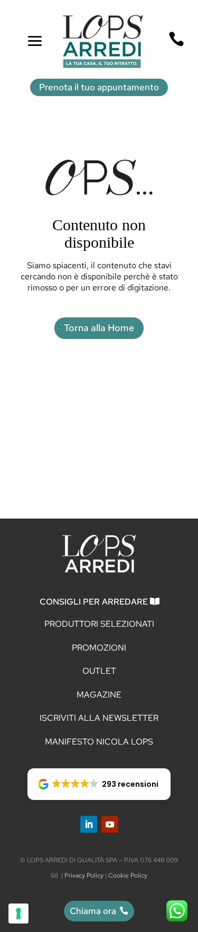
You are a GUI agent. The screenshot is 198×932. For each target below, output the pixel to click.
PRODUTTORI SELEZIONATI (99, 623)
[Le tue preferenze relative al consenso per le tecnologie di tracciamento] (18, 913)
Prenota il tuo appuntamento (99, 87)
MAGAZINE (99, 694)
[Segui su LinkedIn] (88, 824)
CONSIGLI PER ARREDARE (94, 601)
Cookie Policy (127, 875)
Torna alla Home (99, 328)
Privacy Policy (83, 875)
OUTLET (99, 670)
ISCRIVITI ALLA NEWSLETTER (99, 717)
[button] (99, 784)
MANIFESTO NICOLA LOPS (99, 741)
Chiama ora (93, 911)
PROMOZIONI (99, 647)
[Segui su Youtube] (109, 824)
